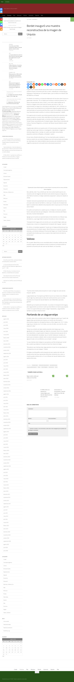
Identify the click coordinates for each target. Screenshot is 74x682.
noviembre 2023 (6, 422)
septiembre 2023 (7, 428)
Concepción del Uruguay (8, 109)
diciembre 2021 (6, 494)
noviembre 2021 (6, 497)
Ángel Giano (4, 130)
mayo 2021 (5, 516)
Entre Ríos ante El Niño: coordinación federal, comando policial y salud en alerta (15, 47)
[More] (34, 87)
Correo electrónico (52, 418)
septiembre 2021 (7, 503)
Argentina (7, 106)
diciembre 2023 (6, 419)
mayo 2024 (5, 403)
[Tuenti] (48, 84)
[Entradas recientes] (4, 40)
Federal (13, 116)
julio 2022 (5, 472)
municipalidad (5, 124)
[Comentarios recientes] (14, 40)
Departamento (6, 179)
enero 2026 (5, 341)
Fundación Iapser (35, 365)
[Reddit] (34, 84)
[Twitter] (31, 84)
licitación (20, 122)
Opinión (5, 207)
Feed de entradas (7, 624)
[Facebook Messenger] (28, 87)
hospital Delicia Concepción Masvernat (9, 121)
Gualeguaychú (17, 119)
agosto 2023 (6, 431)
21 (18, 239)
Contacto (7, 1)
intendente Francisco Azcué (13, 122)
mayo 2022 (5, 478)
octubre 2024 (6, 387)
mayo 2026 (5, 328)
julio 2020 (5, 547)
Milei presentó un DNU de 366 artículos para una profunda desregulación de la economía (15, 76)
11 (9, 237)
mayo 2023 (5, 441)
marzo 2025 (6, 372)
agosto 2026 (6, 319)
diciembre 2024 (6, 381)
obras (6, 125)
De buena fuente (6, 176)
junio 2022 (5, 475)
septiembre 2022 (7, 466)
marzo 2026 (6, 334)
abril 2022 (5, 481)
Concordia (6, 111)
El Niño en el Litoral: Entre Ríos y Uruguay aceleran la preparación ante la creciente (11, 142)
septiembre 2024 (7, 391)
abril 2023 (5, 444)
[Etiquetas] (19, 40)
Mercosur (19, 15)
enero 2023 (5, 453)
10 (6, 237)
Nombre (30, 418)
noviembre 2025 (6, 347)
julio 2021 (5, 510)
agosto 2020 (6, 544)
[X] (62, 84)
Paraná (39, 367)
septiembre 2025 (7, 353)
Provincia (9, 15)
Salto (9, 127)
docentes (12, 114)
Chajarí (3, 108)
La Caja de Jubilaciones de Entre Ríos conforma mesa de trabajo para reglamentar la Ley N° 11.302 (12, 266)
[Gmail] (53, 84)
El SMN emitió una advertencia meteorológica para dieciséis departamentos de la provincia (46, 393)
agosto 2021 (6, 506)
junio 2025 (5, 362)
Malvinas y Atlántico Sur (8, 192)
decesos (9, 114)
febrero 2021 (6, 525)
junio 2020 (5, 550)
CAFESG (20, 106)
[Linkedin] (36, 84)
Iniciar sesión (6, 621)
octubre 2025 (6, 350)
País (14, 15)
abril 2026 (5, 331)
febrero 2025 (6, 375)
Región (4, 217)
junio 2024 (5, 400)
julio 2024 (5, 397)
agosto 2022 (6, 469)
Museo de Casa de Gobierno (31, 367)
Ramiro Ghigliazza (44, 367)
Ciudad (3, 15)
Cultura (29, 19)
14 (18, 237)
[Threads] (31, 87)
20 (15, 239)
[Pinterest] (39, 84)
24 (6, 241)
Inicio (2, 1)
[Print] (56, 84)
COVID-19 (12, 113)
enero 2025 (5, 378)
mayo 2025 (5, 366)
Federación (9, 116)
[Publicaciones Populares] (9, 40)
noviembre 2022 (6, 459)
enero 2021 (5, 528)
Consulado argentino (7, 170)
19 (12, 239)
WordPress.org (6, 630)
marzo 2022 (6, 485)
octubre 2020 (6, 538)
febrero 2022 (6, 488)
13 (15, 237)
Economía (31, 15)
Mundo (25, 15)
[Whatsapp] (42, 84)
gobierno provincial (9, 119)
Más (42, 15)
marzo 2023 (6, 447)
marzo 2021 (6, 522)
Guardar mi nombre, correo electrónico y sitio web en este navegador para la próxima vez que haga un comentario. (47, 429)
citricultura (7, 108)
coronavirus (5, 113)
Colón (11, 108)
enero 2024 (5, 416)
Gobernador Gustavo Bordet (44, 365)
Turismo (7, 128)
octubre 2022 (6, 463)
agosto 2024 (6, 394)
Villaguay (19, 128)
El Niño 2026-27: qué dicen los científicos (12, 155)
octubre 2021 (6, 500)
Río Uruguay (5, 127)
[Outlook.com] (50, 84)
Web (29, 423)
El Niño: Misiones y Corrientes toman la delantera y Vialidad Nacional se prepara (15, 67)
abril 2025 (5, 369)
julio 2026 (5, 322)
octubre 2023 (6, 425)
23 (3, 241)
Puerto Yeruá (13, 125)
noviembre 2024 (6, 384)
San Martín (63, 347)
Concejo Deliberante (16, 108)
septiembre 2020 (7, 541)
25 (9, 241)
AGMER (3, 106)
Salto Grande (14, 127)
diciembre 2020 (6, 531)
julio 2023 (5, 434)
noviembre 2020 (6, 535)
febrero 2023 (6, 450)
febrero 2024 (6, 413)
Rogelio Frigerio (19, 125)
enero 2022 (5, 491)
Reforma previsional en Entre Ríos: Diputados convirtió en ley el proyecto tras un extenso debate (12, 150)
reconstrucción (51, 367)
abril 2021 (5, 519)
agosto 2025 (6, 356)
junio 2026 (5, 325)
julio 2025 (5, 359)
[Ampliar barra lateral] (72, 19)
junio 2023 (5, 438)
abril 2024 (5, 406)
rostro (56, 367)
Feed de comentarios (7, 627)
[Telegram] (59, 84)
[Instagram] (45, 84)
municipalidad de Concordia (14, 124)
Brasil (17, 106)
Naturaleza (5, 204)
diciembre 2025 (6, 344)
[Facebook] (28, 84)
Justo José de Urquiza (53, 365)
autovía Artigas (13, 106)
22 (21, 239)
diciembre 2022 (6, 456)
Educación (5, 189)
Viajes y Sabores (6, 220)
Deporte (37, 15)
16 (3, 239)
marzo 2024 (6, 409)
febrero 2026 (6, 337)
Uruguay (12, 128)
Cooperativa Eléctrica (16, 111)
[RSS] (65, 84)
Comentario (31, 408)
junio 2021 (5, 513)
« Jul (3, 245)
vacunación (16, 128)
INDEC (7, 122)
